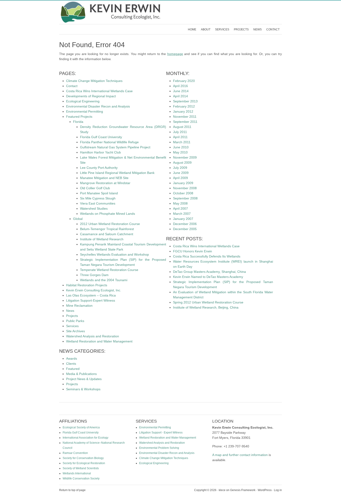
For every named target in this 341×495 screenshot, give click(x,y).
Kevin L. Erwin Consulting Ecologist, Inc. (166, 12)
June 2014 (181, 91)
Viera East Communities (97, 203)
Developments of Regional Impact (91, 96)
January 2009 (183, 183)
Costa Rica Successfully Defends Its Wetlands (206, 256)
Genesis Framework (242, 490)
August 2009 (182, 162)
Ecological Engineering (83, 101)
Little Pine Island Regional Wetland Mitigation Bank (117, 173)
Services (222, 29)
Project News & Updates (84, 379)
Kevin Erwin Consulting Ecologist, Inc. (93, 290)
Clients (71, 363)
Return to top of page (72, 490)
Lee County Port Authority (99, 167)
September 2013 (185, 101)
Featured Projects (79, 116)
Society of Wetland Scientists (81, 468)
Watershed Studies (94, 208)
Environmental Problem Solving (159, 447)
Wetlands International (77, 473)
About (205, 29)
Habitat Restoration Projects (86, 285)
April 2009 (180, 178)
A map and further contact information (240, 455)
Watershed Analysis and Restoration (92, 336)
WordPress (265, 490)
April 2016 (180, 86)
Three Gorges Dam (94, 275)
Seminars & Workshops (83, 389)
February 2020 (184, 81)
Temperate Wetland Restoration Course (109, 270)
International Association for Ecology (85, 437)
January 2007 (183, 219)
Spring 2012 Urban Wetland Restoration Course (208, 302)
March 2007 (182, 213)
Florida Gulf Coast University (101, 137)
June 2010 (181, 147)
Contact (273, 29)
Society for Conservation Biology (83, 458)
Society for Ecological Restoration (84, 463)
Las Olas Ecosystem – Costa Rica (91, 295)
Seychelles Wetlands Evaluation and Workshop (114, 254)
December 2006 (185, 224)
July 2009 (180, 167)
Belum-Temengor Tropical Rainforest (107, 229)
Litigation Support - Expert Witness (161, 432)
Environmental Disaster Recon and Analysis (98, 106)
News (257, 29)
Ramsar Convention (75, 453)
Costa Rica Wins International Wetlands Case (99, 91)
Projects (241, 29)
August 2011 (182, 127)
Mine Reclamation (79, 305)
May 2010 (180, 152)
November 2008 (185, 188)
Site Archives (75, 331)
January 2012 (183, 111)
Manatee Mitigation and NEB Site (104, 178)
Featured (73, 369)
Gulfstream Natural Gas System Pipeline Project (115, 147)
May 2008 (180, 203)
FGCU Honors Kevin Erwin (192, 251)
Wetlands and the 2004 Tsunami (103, 280)
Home (192, 29)
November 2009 (185, 157)
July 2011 (180, 132)
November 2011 (184, 116)
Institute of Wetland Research (101, 239)
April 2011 (180, 137)
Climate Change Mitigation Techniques (94, 81)
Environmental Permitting (84, 111)
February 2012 (184, 106)
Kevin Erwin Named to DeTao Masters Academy (208, 277)
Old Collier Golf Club (95, 188)
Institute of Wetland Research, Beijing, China (205, 307)
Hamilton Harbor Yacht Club (100, 152)
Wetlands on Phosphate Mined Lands (107, 213)
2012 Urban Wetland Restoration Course (110, 224)
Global (78, 219)
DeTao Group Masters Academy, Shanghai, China (209, 272)
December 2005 (185, 229)
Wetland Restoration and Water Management (99, 341)
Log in (278, 490)
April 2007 (180, 208)
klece (222, 490)
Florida (78, 122)
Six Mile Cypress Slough (98, 198)
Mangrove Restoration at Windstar (105, 183)
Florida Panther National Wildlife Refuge (109, 142)
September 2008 (185, 198)
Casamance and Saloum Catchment (106, 234)
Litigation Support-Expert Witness (90, 300)
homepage (175, 54)
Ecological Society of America (81, 427)
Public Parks (75, 321)
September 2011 (185, 122)
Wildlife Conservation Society (81, 478)
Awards (71, 358)
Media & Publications (81, 374)
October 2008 (183, 193)
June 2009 (181, 173)
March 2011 (181, 142)
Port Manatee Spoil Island (99, 193)
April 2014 (180, 96)
